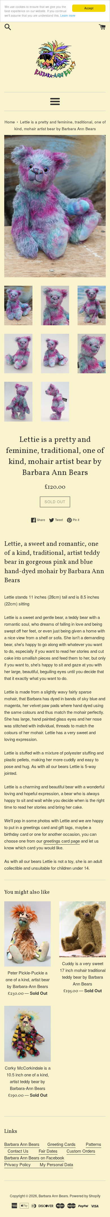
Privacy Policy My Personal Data (38, 1164)
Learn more (67, 15)
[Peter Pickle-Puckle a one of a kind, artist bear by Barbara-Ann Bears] (27, 934)
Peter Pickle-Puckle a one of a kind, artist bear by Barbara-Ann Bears (28, 979)
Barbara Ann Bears (21, 1144)
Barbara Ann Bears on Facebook (34, 1158)
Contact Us (18, 1151)
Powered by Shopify (85, 1195)
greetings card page (61, 841)
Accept (88, 8)
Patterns (93, 1144)
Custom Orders (81, 1151)
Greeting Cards (61, 1144)
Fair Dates (48, 1151)
